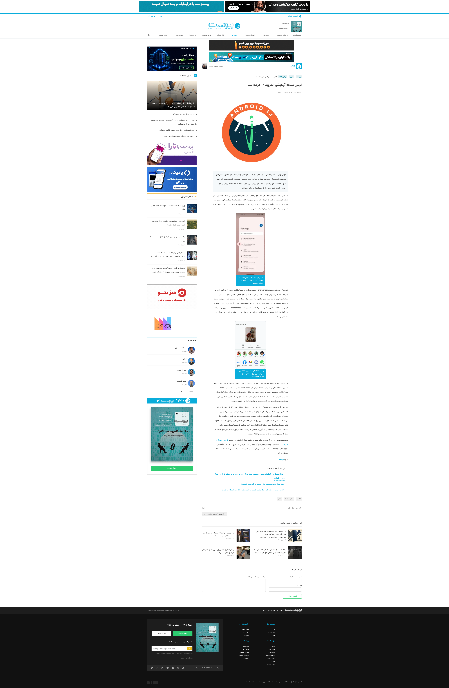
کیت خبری (246, 658)
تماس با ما (246, 649)
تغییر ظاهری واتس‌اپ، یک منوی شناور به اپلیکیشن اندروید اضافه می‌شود (253, 490)
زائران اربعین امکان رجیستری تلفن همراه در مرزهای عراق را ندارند (218, 551)
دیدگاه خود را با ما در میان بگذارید (256, 577)
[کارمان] (172, 323)
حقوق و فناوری (271, 658)
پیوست (299, 77)
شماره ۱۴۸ (285, 23)
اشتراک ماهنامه (283, 28)
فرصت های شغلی (244, 655)
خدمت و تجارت (270, 655)
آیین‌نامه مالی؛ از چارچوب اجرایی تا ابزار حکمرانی (176, 130)
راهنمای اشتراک (293, 16)
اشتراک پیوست (172, 468)
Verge (281, 459)
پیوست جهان (271, 664)
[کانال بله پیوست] (181, 6)
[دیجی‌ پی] (267, 6)
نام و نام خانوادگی (296, 577)
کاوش (273, 635)
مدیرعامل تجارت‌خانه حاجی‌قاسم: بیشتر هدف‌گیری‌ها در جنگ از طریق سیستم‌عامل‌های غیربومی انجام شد (271, 534)
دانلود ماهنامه (183, 633)
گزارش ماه (272, 649)
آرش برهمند (182, 359)
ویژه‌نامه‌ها (246, 646)
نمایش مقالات (161, 633)
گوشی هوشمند (288, 499)
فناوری (292, 66)
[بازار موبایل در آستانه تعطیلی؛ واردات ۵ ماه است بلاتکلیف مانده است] (243, 542)
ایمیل (300, 585)
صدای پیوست (245, 629)
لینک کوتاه (209, 514)
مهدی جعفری (216, 66)
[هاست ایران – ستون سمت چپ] (172, 59)
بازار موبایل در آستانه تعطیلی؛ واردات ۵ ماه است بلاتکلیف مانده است (218, 534)
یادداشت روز (271, 632)
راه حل (273, 661)
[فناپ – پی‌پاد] (172, 179)
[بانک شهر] (251, 45)
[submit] (189, 648)
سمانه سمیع (181, 370)
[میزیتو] (172, 296)
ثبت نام (151, 16)
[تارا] (172, 153)
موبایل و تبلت (282, 77)
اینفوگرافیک (245, 635)
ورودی (273, 646)
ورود (161, 16)
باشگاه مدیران (271, 652)
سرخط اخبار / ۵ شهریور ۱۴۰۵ (183, 114)
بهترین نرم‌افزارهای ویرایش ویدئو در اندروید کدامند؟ (262, 484)
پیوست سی (245, 632)
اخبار (274, 629)
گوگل (279, 499)
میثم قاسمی (181, 381)
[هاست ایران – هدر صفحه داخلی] (251, 57)
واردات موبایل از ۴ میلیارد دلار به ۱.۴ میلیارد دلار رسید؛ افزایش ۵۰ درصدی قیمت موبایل (270, 551)
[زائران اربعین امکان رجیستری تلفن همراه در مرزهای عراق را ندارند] (243, 559)
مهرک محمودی (180, 347)
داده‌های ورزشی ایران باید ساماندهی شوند (179, 136)
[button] (149, 35)
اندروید (299, 499)
